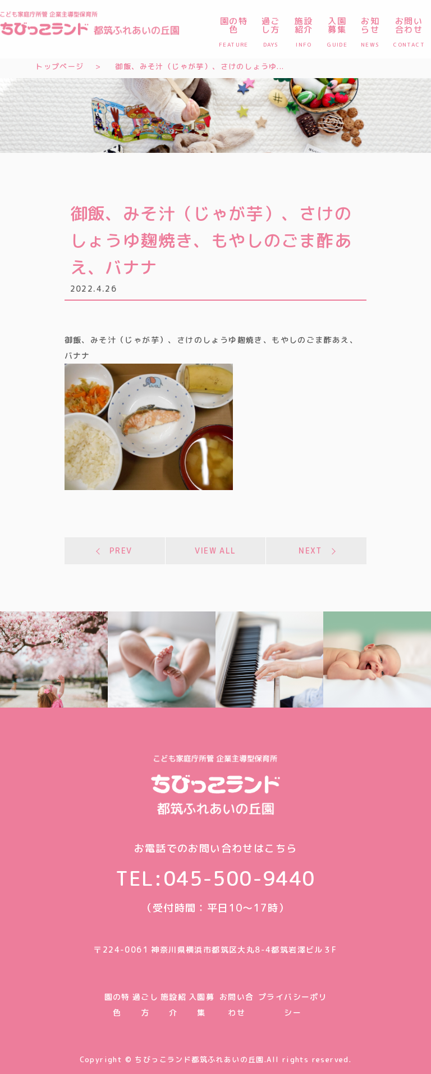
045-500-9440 (239, 878)
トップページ (59, 66)
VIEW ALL (215, 550)
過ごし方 (271, 31)
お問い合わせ (409, 31)
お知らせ (370, 31)
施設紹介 (304, 31)
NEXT (310, 550)
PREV (120, 550)
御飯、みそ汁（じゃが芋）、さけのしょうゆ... (199, 66)
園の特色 (234, 31)
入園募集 (337, 31)
